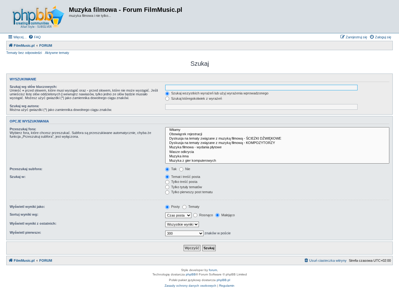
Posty (175, 206)
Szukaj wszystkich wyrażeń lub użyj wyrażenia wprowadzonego (219, 93)
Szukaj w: (18, 177)
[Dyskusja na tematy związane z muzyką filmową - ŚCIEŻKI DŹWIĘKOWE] (277, 138)
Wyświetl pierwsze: (25, 232)
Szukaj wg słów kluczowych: (33, 86)
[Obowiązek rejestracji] (277, 134)
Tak (173, 169)
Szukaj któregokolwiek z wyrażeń (196, 98)
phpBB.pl (223, 280)
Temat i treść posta (185, 177)
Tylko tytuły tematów (186, 187)
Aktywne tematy (57, 53)
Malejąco (227, 215)
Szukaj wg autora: (24, 106)
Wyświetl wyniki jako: (27, 206)
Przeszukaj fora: (23, 129)
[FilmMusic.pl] (38, 16)
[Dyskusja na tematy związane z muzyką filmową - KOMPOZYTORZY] (277, 143)
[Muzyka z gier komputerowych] (277, 161)
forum (213, 270)
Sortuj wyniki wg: (24, 214)
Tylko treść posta (183, 182)
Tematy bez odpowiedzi (24, 53)
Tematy (193, 206)
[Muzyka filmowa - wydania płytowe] (277, 147)
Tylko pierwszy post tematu (191, 192)
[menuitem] (34, 37)
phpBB (191, 274)
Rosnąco (205, 215)
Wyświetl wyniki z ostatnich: (33, 223)
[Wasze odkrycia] (277, 152)
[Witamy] (277, 130)
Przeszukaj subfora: (26, 169)
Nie (187, 169)
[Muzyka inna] (277, 156)
